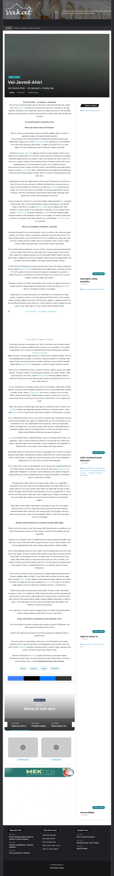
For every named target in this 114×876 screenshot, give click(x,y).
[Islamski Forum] (40, 772)
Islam (44, 668)
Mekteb (55, 668)
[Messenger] (48, 678)
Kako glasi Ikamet (49, 838)
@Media (11, 92)
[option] (40, 708)
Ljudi (10, 438)
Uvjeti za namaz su (89, 636)
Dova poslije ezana (49, 842)
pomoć (26, 364)
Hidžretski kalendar (49, 835)
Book (23, 668)
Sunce (40, 207)
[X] (32, 678)
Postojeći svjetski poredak (40, 708)
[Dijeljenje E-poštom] (63, 678)
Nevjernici (20, 212)
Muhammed (37, 142)
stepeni (21, 647)
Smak (34, 353)
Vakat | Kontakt (57, 865)
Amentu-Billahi (87, 812)
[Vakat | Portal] (19, 9)
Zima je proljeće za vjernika (22, 28)
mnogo (23, 170)
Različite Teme (39, 700)
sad (33, 655)
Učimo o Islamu (14, 77)
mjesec (21, 579)
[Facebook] (16, 678)
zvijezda (33, 392)
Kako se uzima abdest (50, 849)
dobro (15, 412)
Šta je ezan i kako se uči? (51, 845)
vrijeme (20, 108)
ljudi (61, 201)
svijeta (52, 187)
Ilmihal (34, 668)
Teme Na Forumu (50, 830)
